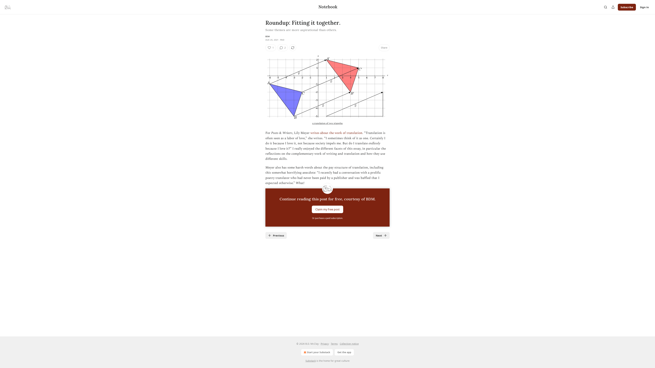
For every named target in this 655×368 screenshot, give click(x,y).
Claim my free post (327, 209)
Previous (278, 235)
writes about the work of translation (336, 133)
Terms (334, 343)
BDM (267, 36)
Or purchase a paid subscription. (327, 218)
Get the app (344, 352)
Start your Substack (318, 352)
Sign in (644, 7)
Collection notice (349, 343)
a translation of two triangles (327, 123)
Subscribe (627, 7)
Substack (310, 360)
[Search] (605, 7)
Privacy (325, 343)
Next (379, 235)
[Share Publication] (613, 7)
